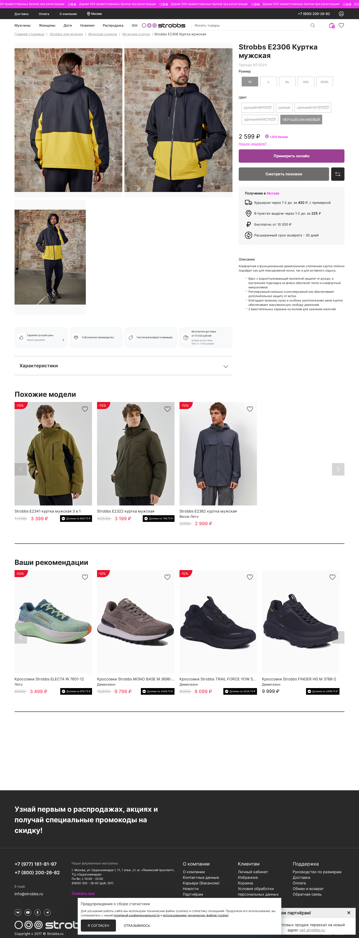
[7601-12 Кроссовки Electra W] (53, 621)
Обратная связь (307, 894)
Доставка (21, 14)
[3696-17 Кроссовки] (136, 621)
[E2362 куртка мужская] (218, 453)
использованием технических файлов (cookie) (196, 915)
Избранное (248, 877)
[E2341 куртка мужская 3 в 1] (53, 453)
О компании (68, 14)
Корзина (245, 883)
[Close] (349, 913)
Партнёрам (193, 894)
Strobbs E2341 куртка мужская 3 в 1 (48, 511)
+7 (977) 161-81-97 (36, 864)
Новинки (87, 25)
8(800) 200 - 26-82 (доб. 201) (92, 883)
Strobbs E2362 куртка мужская (208, 511)
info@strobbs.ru (29, 894)
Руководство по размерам (317, 872)
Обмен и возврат (308, 888)
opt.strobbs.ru (312, 930)
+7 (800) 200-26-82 (314, 14)
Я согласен (98, 925)
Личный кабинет (253, 872)
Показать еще (83, 893)
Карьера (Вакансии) (201, 883)
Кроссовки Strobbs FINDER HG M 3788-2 (299, 679)
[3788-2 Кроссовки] (300, 621)
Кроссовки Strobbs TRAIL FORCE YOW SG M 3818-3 (226, 679)
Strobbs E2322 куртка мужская (125, 511)
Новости (191, 888)
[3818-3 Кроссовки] (218, 621)
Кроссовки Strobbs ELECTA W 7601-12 (49, 679)
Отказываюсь (137, 925)
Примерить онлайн (292, 156)
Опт (135, 25)
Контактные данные (201, 877)
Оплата (44, 14)
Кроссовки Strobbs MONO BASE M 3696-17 (136, 679)
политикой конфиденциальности (137, 915)
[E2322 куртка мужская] (136, 453)
